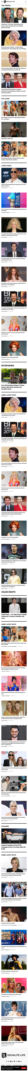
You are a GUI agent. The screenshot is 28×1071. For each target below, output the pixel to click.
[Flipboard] (15, 1061)
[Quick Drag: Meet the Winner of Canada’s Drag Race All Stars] (14, 683)
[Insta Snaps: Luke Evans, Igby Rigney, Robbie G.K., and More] (14, 108)
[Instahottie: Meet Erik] (14, 129)
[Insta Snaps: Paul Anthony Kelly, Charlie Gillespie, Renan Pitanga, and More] (14, 783)
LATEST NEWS (6, 166)
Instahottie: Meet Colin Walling (8, 923)
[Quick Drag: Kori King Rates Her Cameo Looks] (14, 985)
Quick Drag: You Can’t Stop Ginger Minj (9, 357)
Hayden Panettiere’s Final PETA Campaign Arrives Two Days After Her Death (13, 847)
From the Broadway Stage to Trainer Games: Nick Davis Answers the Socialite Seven (12, 387)
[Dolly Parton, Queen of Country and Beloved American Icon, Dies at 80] (14, 323)
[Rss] (21, 1061)
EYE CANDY (5, 99)
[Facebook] (7, 1061)
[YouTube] (11, 1061)
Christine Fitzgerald (5, 212)
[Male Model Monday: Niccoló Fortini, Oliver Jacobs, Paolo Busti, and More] (14, 149)
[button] (23, 1068)
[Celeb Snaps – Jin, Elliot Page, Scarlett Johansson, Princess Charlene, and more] (14, 605)
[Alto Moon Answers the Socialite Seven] (14, 962)
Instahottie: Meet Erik (7, 138)
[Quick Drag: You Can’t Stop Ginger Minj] (14, 348)
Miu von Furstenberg (12, 646)
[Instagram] (13, 1061)
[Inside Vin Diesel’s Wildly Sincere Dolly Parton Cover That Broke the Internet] (14, 175)
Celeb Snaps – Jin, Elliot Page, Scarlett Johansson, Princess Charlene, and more (13, 616)
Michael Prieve (4, 187)
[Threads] (17, 1061)
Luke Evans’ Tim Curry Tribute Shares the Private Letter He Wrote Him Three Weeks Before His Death (12, 26)
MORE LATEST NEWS (8, 395)
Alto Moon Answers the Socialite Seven (9, 971)
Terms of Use (9, 1068)
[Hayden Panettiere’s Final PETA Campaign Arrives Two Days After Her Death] (14, 836)
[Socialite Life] (9, 2)
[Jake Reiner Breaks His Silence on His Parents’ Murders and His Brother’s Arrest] (14, 249)
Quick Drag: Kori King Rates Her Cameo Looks (11, 994)
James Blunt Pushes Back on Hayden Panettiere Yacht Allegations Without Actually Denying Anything (13, 91)
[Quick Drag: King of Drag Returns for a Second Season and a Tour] (14, 937)
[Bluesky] (19, 1061)
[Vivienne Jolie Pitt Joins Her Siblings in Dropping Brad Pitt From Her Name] (14, 758)
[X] (9, 1061)
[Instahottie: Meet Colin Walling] (14, 914)
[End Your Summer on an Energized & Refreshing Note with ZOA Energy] (14, 200)
